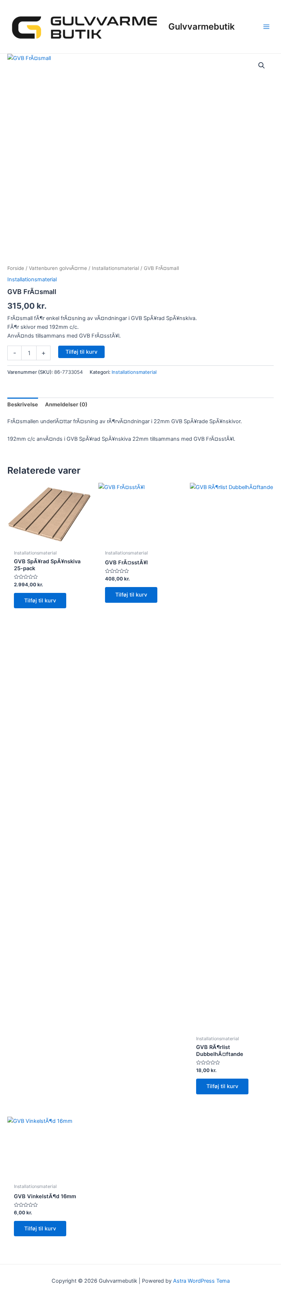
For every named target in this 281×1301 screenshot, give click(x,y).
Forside (15, 268)
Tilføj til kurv (81, 352)
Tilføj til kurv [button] (40, 600)
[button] (261, 65)
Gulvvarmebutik (201, 26)
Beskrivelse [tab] (22, 404)
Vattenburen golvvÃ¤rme (58, 268)
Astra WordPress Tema (201, 1281)
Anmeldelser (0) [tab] (66, 404)
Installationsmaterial (115, 268)
